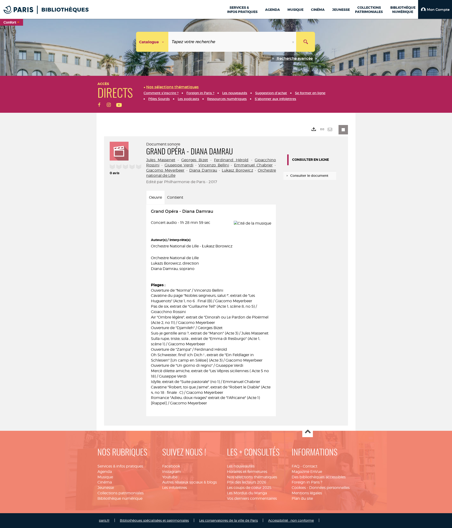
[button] (435, 9)
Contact (310, 466)
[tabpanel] (211, 310)
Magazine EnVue (307, 471)
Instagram (171, 471)
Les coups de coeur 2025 (249, 487)
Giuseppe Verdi (179, 165)
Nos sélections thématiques (252, 477)
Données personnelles (329, 487)
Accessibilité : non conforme (291, 520)
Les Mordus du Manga (247, 493)
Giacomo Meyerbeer (165, 170)
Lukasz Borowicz (237, 170)
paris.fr (104, 520)
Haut (307, 432)
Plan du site (302, 498)
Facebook (171, 466)
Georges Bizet (194, 160)
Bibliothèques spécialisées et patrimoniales (154, 520)
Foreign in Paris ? (307, 482)
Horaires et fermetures (247, 471)
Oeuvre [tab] (155, 197)
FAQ (295, 466)
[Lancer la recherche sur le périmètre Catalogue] (305, 42)
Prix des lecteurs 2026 (246, 482)
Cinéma (104, 482)
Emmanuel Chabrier (253, 165)
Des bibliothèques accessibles (319, 477)
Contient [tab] (175, 197)
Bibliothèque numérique (119, 498)
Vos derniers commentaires (252, 498)
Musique (105, 477)
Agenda (104, 471)
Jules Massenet (160, 160)
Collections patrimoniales (120, 493)
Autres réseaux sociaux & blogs (189, 482)
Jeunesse (105, 487)
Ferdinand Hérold (231, 160)
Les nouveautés (240, 466)
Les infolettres (174, 487)
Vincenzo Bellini (213, 165)
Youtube (170, 477)
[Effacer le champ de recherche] (293, 42)
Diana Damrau (203, 170)
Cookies (299, 487)
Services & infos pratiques (120, 466)
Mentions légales (307, 493)
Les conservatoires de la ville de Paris (228, 520)
